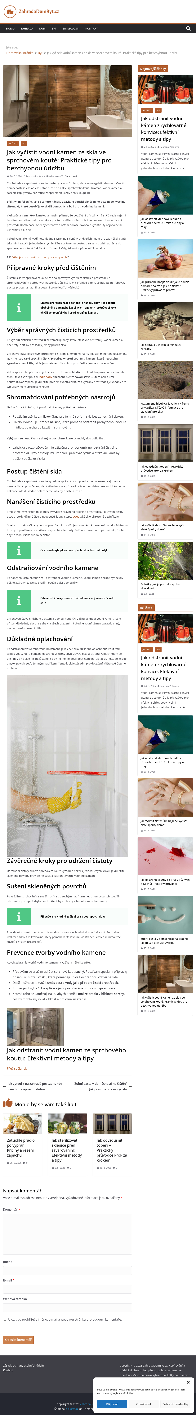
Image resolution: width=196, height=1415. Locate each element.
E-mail (8, 1280)
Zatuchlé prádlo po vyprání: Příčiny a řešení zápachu (21, 1148)
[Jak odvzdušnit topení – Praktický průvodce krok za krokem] (112, 1116)
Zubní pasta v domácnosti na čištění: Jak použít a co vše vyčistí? (100, 1086)
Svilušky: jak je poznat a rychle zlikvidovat (160, 586)
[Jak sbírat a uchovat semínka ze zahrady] (165, 321)
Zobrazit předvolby (175, 1404)
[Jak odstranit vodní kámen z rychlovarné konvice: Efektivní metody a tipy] (165, 89)
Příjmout (112, 1404)
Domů (10, 28)
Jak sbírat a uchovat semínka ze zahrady (161, 347)
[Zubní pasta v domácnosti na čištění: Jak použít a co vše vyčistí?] (165, 915)
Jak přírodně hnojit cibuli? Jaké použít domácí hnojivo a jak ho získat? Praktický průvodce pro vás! (165, 286)
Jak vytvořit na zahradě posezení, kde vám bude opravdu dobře (35, 1086)
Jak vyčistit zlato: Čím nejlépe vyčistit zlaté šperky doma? (164, 527)
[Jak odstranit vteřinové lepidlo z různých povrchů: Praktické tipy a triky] (165, 195)
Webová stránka (15, 1299)
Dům (42, 28)
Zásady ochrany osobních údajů (23, 1365)
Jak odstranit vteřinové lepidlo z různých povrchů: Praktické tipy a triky (162, 223)
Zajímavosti (71, 28)
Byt (54, 28)
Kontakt (91, 28)
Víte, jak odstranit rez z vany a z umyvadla (40, 257)
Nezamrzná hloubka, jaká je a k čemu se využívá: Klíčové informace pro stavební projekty (165, 407)
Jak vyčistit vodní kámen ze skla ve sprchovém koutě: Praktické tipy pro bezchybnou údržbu (164, 1001)
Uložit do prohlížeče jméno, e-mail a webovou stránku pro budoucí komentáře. (65, 1319)
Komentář (11, 1209)
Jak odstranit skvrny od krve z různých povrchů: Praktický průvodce (165, 882)
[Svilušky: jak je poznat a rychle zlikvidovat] (165, 561)
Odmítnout (143, 1404)
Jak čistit (12, 143)
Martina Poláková (35, 176)
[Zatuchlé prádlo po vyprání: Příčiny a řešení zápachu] (22, 1116)
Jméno (9, 1262)
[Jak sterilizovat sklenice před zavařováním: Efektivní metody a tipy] (67, 1116)
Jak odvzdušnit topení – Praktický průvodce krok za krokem (112, 1150)
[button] (188, 1382)
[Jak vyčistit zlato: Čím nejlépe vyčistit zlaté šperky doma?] (165, 502)
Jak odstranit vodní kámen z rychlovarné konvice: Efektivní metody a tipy (163, 128)
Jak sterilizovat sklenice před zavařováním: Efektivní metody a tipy (67, 1150)
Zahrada (27, 28)
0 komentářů (56, 176)
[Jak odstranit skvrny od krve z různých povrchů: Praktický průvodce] (165, 856)
